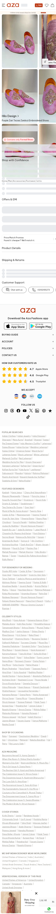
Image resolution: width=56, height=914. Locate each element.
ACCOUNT (7, 341)
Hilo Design (9, 116)
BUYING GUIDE (10, 334)
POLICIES (7, 348)
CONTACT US (9, 355)
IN (53, 902)
